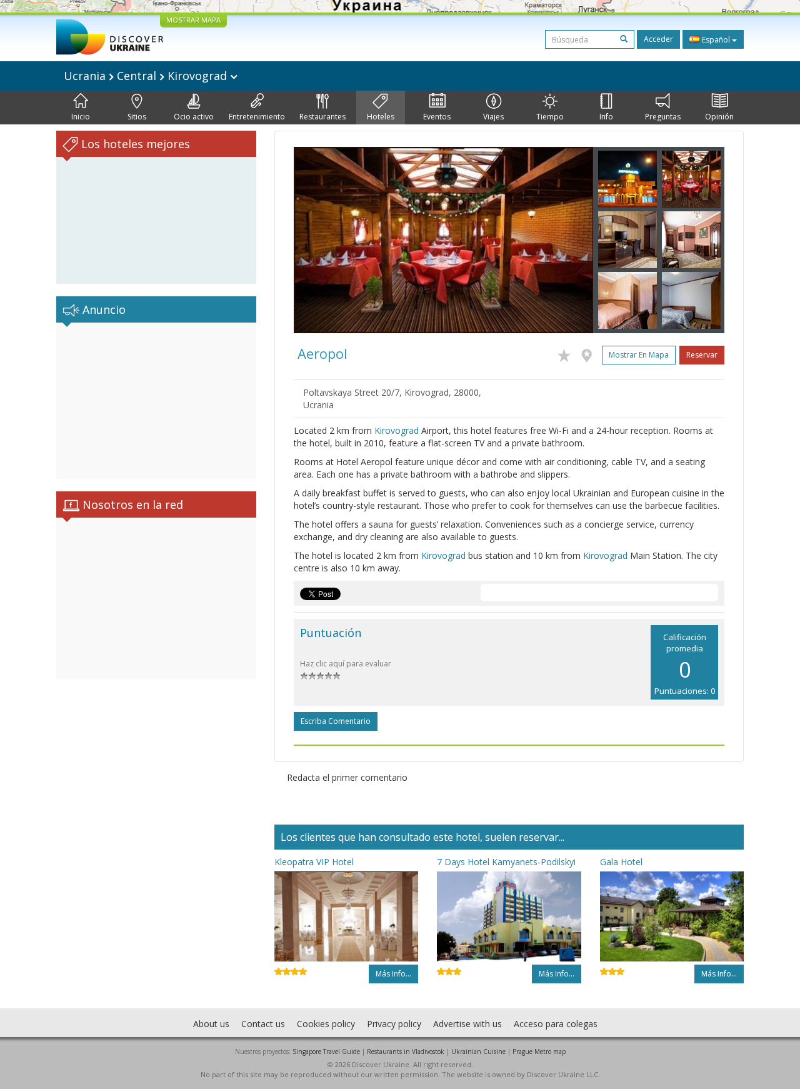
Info (606, 116)
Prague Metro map (539, 1051)
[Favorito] (567, 353)
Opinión (719, 116)
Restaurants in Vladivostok (405, 1051)
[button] (316, 240)
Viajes (493, 116)
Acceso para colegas (556, 1024)
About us (211, 1024)
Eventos (437, 116)
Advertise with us (467, 1024)
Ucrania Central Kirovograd (147, 75)
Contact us (263, 1024)
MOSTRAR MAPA (193, 19)
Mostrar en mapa (639, 354)
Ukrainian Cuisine (478, 1051)
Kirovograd (396, 430)
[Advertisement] (156, 401)
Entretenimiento (257, 116)
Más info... (393, 973)
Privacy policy (394, 1024)
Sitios (137, 116)
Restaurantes (322, 116)
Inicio (80, 116)
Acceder (658, 39)
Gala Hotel (621, 862)
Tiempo (550, 116)
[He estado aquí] (589, 353)
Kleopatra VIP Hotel (314, 862)
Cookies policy (326, 1024)
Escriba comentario (336, 721)
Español (716, 39)
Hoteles (380, 116)
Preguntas (663, 116)
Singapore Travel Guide (326, 1051)
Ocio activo (194, 116)
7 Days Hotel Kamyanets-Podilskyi (506, 862)
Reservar (702, 354)
